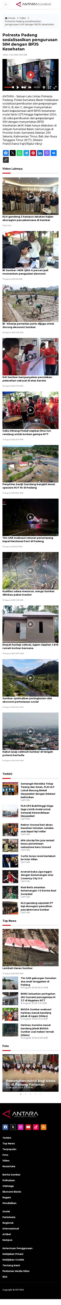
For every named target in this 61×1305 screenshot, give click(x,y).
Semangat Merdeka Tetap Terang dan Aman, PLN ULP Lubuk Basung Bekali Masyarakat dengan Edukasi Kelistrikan (38, 790)
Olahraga (8, 1186)
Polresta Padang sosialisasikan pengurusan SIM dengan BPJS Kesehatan (29, 23)
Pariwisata (8, 1217)
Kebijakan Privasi (12, 1254)
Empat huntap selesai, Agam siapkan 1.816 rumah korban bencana (30, 646)
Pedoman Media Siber (16, 1271)
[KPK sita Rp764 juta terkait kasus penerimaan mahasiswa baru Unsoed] (10, 845)
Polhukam (8, 1180)
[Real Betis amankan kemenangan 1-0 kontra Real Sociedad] (10, 892)
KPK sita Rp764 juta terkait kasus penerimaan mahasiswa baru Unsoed (37, 844)
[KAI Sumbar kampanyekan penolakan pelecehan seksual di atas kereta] (30, 356)
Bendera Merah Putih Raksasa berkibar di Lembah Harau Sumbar (29, 966)
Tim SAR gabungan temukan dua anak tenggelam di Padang (38, 981)
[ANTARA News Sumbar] (34, 4)
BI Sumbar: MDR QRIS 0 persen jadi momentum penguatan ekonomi (25, 272)
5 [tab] (40, 1094)
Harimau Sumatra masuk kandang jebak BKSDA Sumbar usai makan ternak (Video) (37, 1030)
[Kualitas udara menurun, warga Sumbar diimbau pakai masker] (30, 570)
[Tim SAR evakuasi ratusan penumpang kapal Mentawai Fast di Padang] (30, 517)
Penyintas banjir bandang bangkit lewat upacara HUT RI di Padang (28, 486)
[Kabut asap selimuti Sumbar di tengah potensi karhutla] (30, 731)
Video (22, 18)
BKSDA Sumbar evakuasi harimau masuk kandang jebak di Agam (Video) (36, 1013)
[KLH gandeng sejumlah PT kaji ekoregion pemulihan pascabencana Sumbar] (10, 907)
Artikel (6, 1234)
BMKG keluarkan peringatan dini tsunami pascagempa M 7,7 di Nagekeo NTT (38, 997)
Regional (7, 1222)
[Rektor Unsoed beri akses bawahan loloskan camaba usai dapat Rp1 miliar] (10, 829)
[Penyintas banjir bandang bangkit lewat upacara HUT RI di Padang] (30, 463)
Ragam (6, 1197)
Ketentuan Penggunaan (17, 1248)
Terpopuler (9, 1149)
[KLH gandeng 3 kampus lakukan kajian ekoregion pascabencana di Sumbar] (30, 195)
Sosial (6, 1211)
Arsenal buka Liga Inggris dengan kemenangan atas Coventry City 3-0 (37, 875)
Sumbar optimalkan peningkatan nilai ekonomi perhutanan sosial (27, 700)
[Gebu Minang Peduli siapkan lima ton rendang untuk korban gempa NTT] (30, 410)
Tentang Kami (11, 1265)
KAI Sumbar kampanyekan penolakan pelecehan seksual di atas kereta (27, 379)
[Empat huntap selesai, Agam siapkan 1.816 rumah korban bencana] (30, 624)
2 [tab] (25, 1094)
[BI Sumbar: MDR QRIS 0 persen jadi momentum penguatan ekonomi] (30, 249)
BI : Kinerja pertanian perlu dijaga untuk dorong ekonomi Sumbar (28, 325)
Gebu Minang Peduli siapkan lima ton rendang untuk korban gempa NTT (26, 432)
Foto (5, 1046)
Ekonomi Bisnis (11, 1191)
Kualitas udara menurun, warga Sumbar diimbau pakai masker (28, 593)
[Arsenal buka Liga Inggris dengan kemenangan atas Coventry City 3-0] (10, 876)
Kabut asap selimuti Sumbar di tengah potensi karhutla (27, 753)
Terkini (7, 773)
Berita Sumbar (11, 1174)
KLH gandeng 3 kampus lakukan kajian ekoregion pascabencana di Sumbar (27, 218)
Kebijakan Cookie (13, 1259)
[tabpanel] (30, 1073)
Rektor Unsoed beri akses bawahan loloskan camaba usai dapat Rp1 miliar (37, 828)
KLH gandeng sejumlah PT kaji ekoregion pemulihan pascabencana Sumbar (37, 906)
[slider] (9, 87)
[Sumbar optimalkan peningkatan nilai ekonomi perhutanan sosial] (30, 677)
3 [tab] (30, 1094)
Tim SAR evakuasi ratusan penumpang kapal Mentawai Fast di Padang (27, 539)
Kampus (7, 1240)
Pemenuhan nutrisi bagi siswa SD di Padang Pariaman (30, 1082)
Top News (9, 920)
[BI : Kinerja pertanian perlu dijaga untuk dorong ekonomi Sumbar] (30, 303)
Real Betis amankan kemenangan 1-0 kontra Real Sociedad (38, 891)
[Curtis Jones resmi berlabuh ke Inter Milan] (10, 860)
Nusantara (8, 1166)
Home (11, 18)
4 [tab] (35, 1094)
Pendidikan (9, 1203)
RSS (4, 1276)
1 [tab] (20, 1094)
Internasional (10, 1228)
